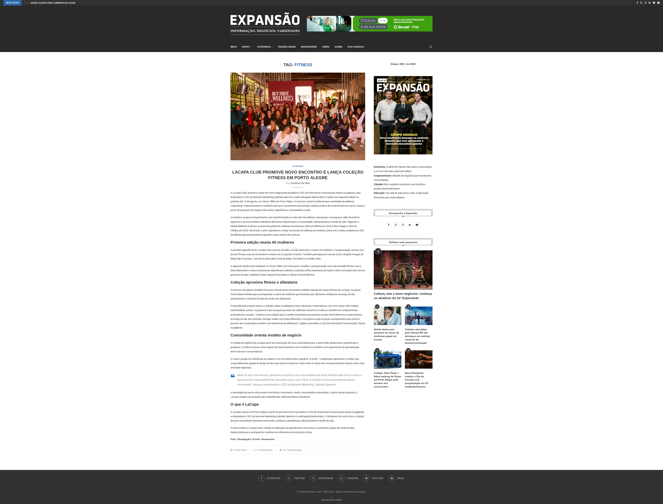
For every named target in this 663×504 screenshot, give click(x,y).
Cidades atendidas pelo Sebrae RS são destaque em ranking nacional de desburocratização (417, 336)
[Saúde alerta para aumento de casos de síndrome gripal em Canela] (387, 316)
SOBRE (325, 47)
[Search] (431, 47)
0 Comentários (264, 450)
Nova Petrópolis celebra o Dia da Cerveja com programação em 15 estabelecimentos (416, 380)
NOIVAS (246, 47)
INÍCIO (233, 47)
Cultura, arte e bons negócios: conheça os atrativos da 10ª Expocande (403, 296)
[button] (24, 3)
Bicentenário (309, 47)
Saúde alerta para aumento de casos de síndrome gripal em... (67, 3)
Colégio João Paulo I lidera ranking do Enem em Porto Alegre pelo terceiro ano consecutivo (387, 380)
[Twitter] (641, 3)
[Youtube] (654, 3)
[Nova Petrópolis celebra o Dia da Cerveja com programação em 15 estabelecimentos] (419, 359)
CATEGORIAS (264, 47)
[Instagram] (645, 3)
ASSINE (338, 47)
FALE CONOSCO (356, 47)
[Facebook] (637, 3)
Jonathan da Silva (300, 183)
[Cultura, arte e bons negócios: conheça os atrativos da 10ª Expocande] (403, 270)
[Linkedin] (650, 3)
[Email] (658, 3)
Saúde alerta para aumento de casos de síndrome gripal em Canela (386, 334)
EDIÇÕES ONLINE (287, 47)
